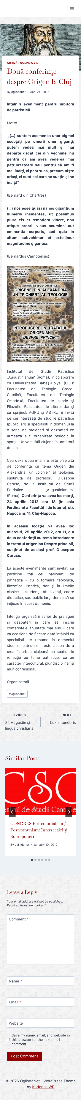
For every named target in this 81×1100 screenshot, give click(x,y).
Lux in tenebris (63, 719)
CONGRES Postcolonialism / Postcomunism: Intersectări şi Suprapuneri (38, 830)
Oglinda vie (29, 62)
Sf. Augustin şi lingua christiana (19, 722)
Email (15, 1002)
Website (16, 1023)
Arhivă (12, 62)
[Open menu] (72, 8)
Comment (19, 919)
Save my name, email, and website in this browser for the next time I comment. (41, 1039)
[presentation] (40, 791)
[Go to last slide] (12, 812)
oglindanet (18, 92)
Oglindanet (17, 694)
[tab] (32, 860)
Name (15, 981)
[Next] (68, 812)
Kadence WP (43, 1087)
